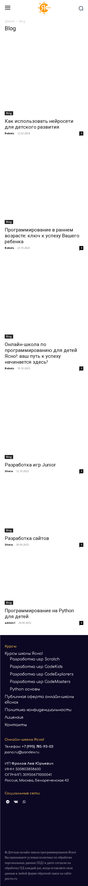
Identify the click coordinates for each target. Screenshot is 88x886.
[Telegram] (8, 802)
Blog (9, 113)
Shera (9, 471)
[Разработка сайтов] (44, 507)
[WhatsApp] (24, 802)
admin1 (10, 622)
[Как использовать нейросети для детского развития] (44, 76)
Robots (9, 133)
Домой (10, 21)
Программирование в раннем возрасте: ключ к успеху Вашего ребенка (42, 235)
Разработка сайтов (27, 538)
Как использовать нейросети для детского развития (39, 124)
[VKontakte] (16, 802)
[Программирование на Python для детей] (44, 581)
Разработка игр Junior (30, 465)
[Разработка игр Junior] (44, 419)
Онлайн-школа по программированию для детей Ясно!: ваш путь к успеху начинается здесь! (41, 353)
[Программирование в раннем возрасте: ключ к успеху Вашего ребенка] (44, 184)
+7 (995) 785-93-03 (37, 747)
